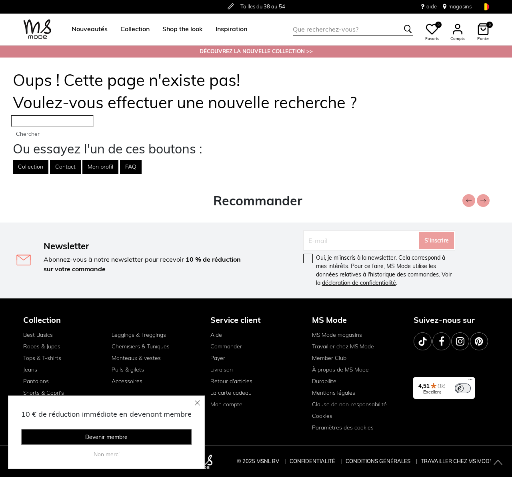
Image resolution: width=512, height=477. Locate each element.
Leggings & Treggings (139, 334)
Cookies (322, 415)
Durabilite (324, 381)
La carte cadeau (231, 392)
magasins (460, 6)
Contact (65, 166)
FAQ (130, 166)
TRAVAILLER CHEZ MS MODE (457, 461)
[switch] (463, 388)
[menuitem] (86, 29)
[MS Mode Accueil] (37, 29)
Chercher (28, 133)
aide (431, 6)
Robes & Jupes (41, 346)
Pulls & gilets (128, 369)
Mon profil (100, 166)
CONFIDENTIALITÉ (312, 461)
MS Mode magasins (337, 334)
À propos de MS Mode (340, 369)
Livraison (221, 369)
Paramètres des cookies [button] (343, 427)
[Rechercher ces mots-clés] (408, 29)
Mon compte (226, 404)
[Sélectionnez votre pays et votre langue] (485, 6)
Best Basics (38, 334)
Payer (217, 358)
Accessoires (127, 381)
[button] (90, 29)
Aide (216, 334)
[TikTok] (423, 341)
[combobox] (353, 29)
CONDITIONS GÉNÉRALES (379, 461)
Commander (226, 346)
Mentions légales (333, 392)
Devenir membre (106, 437)
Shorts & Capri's (43, 392)
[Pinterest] (479, 341)
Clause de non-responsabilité (349, 404)
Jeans (30, 369)
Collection (30, 166)
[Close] (197, 402)
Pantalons (36, 381)
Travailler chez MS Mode (343, 346)
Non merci (107, 454)
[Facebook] (441, 341)
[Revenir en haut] (498, 463)
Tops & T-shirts (42, 358)
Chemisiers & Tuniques (141, 346)
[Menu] (470, 381)
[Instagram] (460, 341)
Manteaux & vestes (136, 358)
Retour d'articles (231, 381)
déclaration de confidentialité (359, 282)
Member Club (329, 358)
